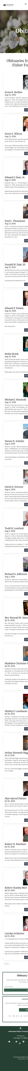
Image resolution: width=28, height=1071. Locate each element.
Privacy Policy (21, 1059)
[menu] (25, 3)
